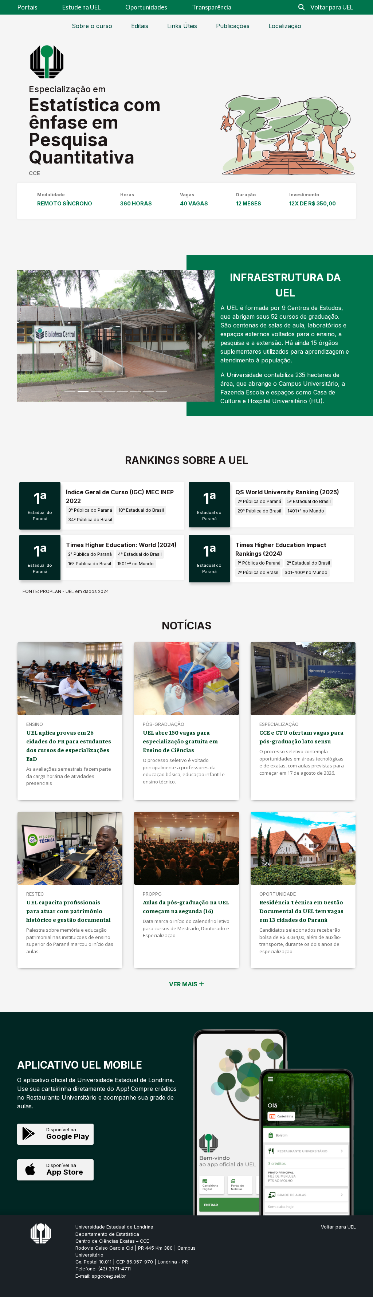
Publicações (233, 26)
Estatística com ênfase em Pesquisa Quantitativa (95, 131)
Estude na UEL (81, 7)
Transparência (211, 7)
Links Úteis (182, 26)
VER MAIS (184, 984)
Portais (27, 7)
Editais (139, 26)
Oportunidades (146, 7)
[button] (32, 336)
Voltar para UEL (331, 7)
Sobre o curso (92, 26)
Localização (284, 26)
